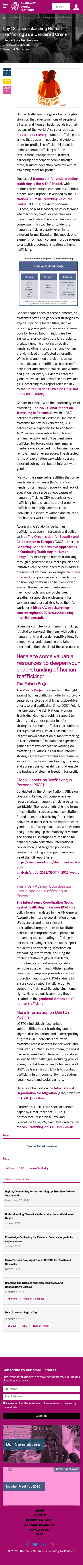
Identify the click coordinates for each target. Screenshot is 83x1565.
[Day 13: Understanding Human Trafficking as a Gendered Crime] (48, 88)
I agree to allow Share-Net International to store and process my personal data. (39, 1405)
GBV (21, 1168)
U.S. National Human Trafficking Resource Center (48, 199)
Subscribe (41, 1416)
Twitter (7, 81)
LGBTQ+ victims (32, 1098)
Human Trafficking (38, 1168)
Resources (15, 17)
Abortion (12, 1299)
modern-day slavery (32, 135)
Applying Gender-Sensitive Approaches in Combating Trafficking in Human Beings (47, 552)
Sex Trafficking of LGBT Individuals (47, 1127)
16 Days (9, 1168)
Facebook (7, 72)
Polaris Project (34, 690)
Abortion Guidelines (33, 1299)
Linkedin (7, 89)
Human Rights (41, 1326)
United (31, 389)
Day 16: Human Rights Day (21, 1312)
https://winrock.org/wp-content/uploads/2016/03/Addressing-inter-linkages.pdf (46, 613)
